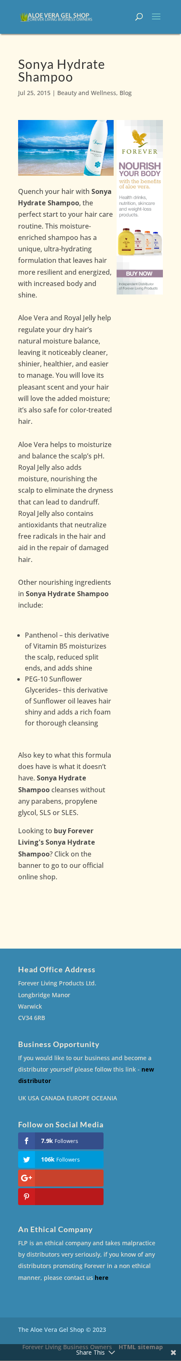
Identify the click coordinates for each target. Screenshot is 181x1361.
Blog (126, 93)
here (102, 1278)
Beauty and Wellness (86, 93)
